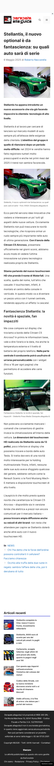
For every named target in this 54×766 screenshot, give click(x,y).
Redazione (19, 761)
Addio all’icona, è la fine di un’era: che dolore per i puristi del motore (27, 701)
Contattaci (45, 743)
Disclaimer (45, 761)
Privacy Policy (32, 761)
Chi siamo (8, 761)
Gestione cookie (47, 764)
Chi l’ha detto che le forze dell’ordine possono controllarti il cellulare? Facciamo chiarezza (26, 554)
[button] (39, 20)
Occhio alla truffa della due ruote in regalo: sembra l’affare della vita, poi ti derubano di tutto (25, 567)
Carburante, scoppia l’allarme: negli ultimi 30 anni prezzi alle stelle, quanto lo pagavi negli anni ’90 (27, 655)
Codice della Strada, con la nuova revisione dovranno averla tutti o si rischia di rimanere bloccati (27, 686)
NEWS (11, 545)
